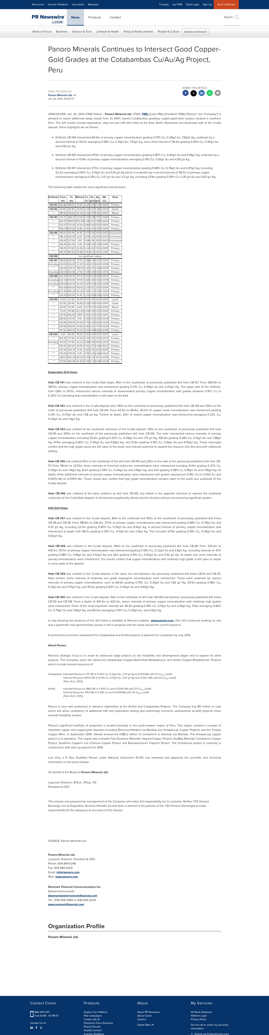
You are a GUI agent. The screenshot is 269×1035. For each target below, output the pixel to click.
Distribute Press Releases (98, 1023)
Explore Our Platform (95, 1012)
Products (94, 17)
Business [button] (61, 31)
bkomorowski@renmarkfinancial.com (72, 896)
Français (164, 4)
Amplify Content (93, 1030)
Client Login (192, 4)
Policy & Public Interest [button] (138, 31)
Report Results (92, 1027)
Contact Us (36, 1023)
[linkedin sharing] (202, 93)
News (75, 17)
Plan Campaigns (93, 1016)
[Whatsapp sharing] (210, 93)
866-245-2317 (42, 1012)
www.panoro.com (162, 620)
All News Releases (201, 1012)
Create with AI (92, 1019)
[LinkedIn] (32, 1028)
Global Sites (144, 1025)
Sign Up (207, 4)
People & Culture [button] (169, 31)
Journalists (78, 4)
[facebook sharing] (185, 93)
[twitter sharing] (193, 93)
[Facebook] (36, 1028)
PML (145, 114)
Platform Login (199, 1016)
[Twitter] (41, 1028)
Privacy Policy (198, 1019)
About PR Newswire (148, 1012)
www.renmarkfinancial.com (66, 904)
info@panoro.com (68, 872)
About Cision (144, 1016)
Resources (38, 4)
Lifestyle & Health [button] (107, 31)
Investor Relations (58, 4)
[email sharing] (218, 93)
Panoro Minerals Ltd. (63, 937)
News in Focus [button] (42, 31)
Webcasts (93, 4)
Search (228, 17)
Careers (141, 1019)
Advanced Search (195, 32)
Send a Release (226, 4)
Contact (115, 17)
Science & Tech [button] (82, 31)
